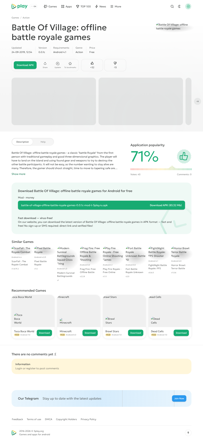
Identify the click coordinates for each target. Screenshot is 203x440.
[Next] (197, 101)
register (31, 368)
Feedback (17, 419)
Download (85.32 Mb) (166, 205)
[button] (188, 433)
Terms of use (34, 419)
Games (15, 17)
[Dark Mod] (179, 6)
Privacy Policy (88, 419)
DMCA (48, 419)
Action (26, 17)
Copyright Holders (66, 419)
